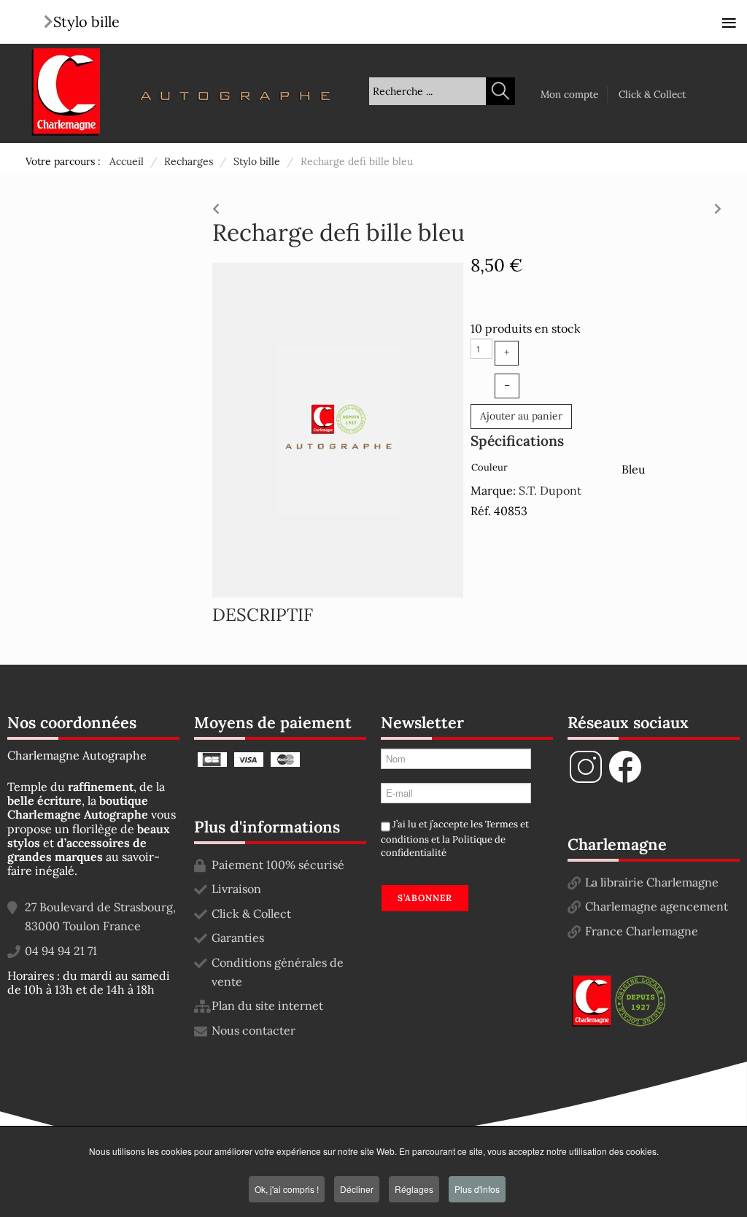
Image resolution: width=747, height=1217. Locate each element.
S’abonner (425, 897)
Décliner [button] (357, 1189)
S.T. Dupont (550, 490)
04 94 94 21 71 (61, 950)
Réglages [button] (414, 1189)
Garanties (238, 937)
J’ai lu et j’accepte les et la (455, 838)
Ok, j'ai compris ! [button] (287, 1189)
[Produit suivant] (717, 205)
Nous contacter (253, 1030)
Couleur (489, 467)
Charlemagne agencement (656, 906)
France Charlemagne (641, 931)
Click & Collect (652, 94)
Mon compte (569, 94)
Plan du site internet (267, 1005)
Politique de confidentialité (443, 846)
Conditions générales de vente (278, 972)
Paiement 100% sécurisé (278, 864)
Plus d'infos (477, 1189)
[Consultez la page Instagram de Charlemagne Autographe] (586, 780)
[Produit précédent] (216, 205)
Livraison (236, 888)
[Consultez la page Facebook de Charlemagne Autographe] (625, 780)
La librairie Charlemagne (652, 882)
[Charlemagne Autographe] (66, 92)
